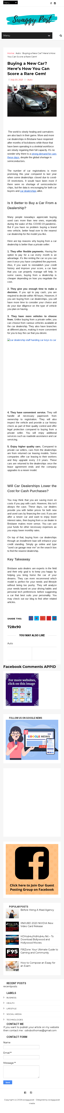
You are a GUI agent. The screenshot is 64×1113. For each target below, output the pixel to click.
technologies (15, 1019)
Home (10, 53)
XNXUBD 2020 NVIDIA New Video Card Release (37, 925)
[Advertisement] (32, 802)
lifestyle (12, 1008)
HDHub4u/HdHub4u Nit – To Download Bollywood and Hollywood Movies (37, 939)
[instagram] (55, 3)
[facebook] (51, 3)
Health (10, 1003)
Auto (18, 53)
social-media (14, 1014)
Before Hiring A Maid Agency (37, 909)
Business (11, 997)
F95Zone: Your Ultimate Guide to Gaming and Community (39, 951)
